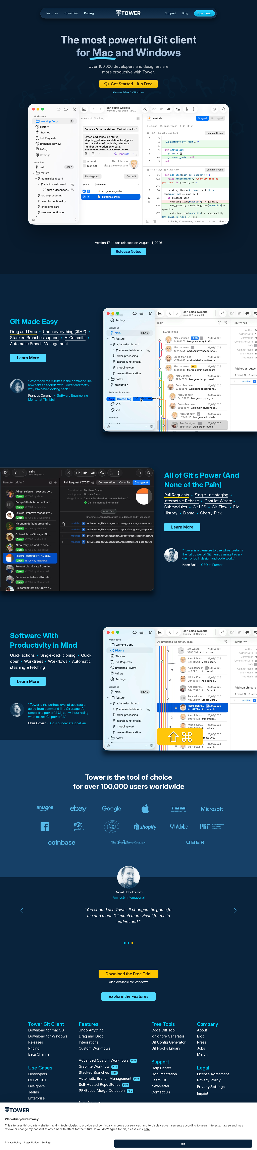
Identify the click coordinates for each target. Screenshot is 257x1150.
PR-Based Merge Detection (105, 1090)
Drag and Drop (91, 1036)
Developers (37, 1074)
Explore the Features (129, 996)
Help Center (161, 1068)
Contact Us (160, 1092)
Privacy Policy (209, 1080)
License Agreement (213, 1074)
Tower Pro (71, 13)
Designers (36, 1086)
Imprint (202, 1093)
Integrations (88, 1042)
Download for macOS (46, 1030)
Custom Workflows (94, 1048)
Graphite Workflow (98, 1066)
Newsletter (160, 1086)
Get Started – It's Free (132, 84)
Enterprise (36, 1098)
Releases (35, 1042)
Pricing (89, 13)
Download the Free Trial (128, 973)
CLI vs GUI (37, 1080)
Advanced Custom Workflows (107, 1060)
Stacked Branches (98, 1072)
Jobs (201, 1048)
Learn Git (158, 1080)
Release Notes (128, 251)
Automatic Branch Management (109, 1078)
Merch (202, 1054)
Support (170, 13)
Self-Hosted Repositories (103, 1084)
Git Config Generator (168, 1042)
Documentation (164, 1074)
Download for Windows (47, 1036)
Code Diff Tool (163, 1030)
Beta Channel (39, 1054)
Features (52, 13)
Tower (128, 13)
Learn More (28, 357)
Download (204, 13)
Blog (185, 13)
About (202, 1030)
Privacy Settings (211, 1087)
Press (201, 1042)
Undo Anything (91, 1030)
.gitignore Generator (167, 1036)
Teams (33, 1092)
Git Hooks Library (165, 1048)
